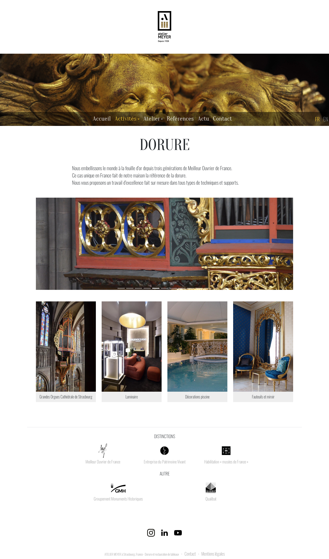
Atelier (151, 118)
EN (326, 119)
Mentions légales (213, 553)
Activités (126, 118)
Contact (223, 118)
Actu (204, 118)
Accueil (103, 118)
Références (181, 118)
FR (318, 119)
